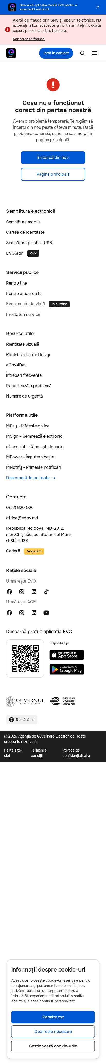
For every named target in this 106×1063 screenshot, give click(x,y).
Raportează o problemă (28, 385)
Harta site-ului (13, 753)
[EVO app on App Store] (66, 655)
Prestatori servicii (23, 314)
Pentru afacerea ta (24, 293)
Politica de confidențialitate (76, 753)
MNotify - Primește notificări (33, 467)
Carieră (13, 551)
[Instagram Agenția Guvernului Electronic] (22, 612)
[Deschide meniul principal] (95, 53)
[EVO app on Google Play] (66, 669)
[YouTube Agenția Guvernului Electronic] (46, 612)
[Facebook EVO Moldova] (9, 591)
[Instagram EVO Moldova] (22, 591)
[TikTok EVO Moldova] (46, 591)
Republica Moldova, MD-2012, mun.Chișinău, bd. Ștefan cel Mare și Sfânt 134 (38, 534)
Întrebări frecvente (24, 375)
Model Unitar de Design (28, 354)
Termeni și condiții (39, 753)
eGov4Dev (16, 365)
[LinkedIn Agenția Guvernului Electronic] (34, 612)
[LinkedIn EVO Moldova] (34, 591)
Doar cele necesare (53, 1031)
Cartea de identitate (25, 232)
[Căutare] (82, 53)
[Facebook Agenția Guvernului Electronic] (9, 612)
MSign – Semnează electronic (34, 436)
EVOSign (14, 253)
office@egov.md (22, 518)
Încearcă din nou (53, 157)
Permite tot (53, 1017)
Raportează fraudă (29, 39)
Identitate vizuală (22, 344)
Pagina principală (53, 174)
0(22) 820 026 (20, 507)
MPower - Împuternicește (30, 457)
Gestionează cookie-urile (53, 1046)
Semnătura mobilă (23, 222)
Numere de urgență (24, 396)
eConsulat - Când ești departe (35, 446)
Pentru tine (16, 283)
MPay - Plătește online (27, 426)
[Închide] (98, 7)
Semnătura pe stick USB (29, 242)
